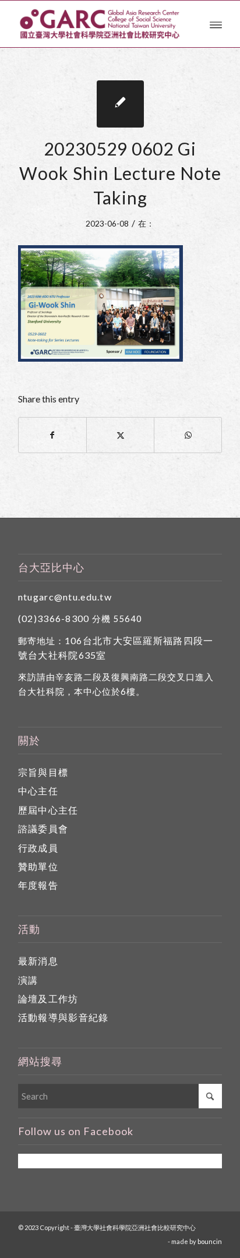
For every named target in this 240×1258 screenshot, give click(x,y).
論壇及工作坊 (48, 998)
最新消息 (38, 960)
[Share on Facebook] (52, 435)
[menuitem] (216, 24)
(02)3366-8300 (54, 618)
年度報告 (38, 885)
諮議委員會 (43, 828)
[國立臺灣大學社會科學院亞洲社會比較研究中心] (99, 24)
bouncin (209, 1241)
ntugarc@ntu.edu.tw (65, 596)
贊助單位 (38, 866)
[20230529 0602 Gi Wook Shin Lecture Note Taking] (120, 104)
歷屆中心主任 (48, 809)
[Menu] (216, 24)
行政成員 (38, 847)
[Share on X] (120, 435)
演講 (28, 979)
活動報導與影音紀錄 (63, 1017)
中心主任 (38, 790)
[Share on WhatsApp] (187, 435)
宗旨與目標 (43, 772)
